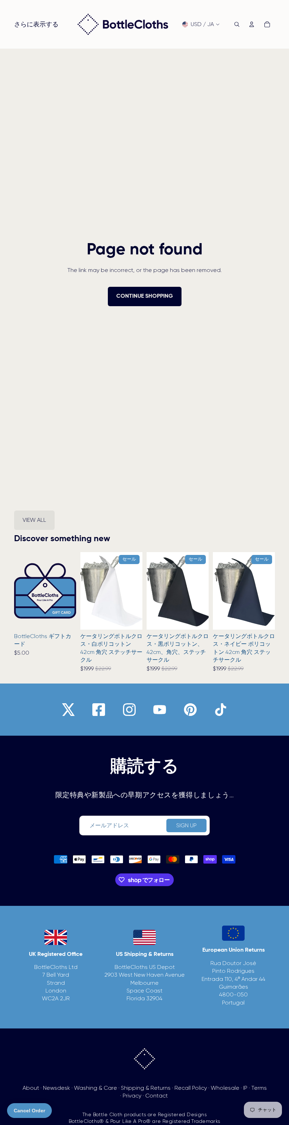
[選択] (65, 618)
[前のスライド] (22, 591)
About (31, 1087)
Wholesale (225, 1087)
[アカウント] (251, 24)
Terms (259, 1087)
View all (34, 520)
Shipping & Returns (146, 1087)
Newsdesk (56, 1087)
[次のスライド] (68, 591)
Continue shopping (144, 296)
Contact (156, 1095)
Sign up (186, 825)
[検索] (237, 24)
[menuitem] (36, 24)
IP (245, 1087)
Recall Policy (190, 1087)
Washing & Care (95, 1087)
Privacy (132, 1095)
